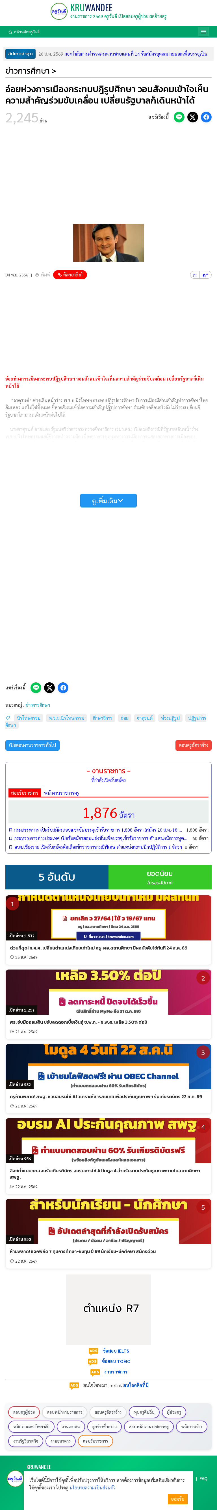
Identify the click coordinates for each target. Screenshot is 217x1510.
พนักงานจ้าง (191, 1426)
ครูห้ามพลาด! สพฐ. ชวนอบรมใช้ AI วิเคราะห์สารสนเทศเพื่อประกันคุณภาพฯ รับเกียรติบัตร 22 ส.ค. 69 (106, 1096)
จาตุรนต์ (145, 718)
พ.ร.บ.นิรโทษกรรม (66, 718)
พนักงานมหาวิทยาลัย (31, 1426)
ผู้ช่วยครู (174, 1412)
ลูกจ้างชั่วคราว (104, 1426)
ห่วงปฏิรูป (170, 718)
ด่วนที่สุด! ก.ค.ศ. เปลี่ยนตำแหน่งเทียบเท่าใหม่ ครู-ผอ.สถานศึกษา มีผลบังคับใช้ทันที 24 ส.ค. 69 (98, 947)
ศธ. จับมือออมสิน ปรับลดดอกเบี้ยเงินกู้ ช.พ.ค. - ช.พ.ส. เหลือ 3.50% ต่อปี (78, 1022)
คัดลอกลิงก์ (73, 275)
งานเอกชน (71, 1426)
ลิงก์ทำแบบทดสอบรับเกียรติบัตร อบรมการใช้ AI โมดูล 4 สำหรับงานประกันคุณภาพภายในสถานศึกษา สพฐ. (105, 1173)
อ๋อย (125, 718)
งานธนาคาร (61, 1440)
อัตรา (108, 811)
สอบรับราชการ (24, 793)
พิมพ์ (45, 275)
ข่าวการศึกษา (37, 705)
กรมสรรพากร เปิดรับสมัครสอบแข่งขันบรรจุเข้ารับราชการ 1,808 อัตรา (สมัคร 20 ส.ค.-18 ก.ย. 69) (98, 830)
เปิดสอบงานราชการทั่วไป (32, 745)
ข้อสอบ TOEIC (116, 1361)
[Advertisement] (108, 175)
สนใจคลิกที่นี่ (136, 1385)
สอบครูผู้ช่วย (24, 1412)
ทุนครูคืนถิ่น (144, 1412)
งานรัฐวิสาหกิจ (25, 1440)
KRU (91, 7)
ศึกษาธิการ (102, 718)
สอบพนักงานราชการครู (149, 1426)
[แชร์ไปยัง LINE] (179, 117)
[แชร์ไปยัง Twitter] (192, 117)
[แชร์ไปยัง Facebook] (206, 117)
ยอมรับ (177, 1499)
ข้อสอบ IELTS (116, 1351)
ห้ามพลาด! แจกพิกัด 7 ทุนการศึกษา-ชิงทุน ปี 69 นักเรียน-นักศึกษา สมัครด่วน (83, 1251)
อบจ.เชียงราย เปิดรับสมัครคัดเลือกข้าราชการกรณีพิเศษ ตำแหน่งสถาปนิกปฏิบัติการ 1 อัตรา (98, 847)
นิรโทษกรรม (28, 718)
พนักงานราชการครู (61, 793)
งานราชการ (115, 1372)
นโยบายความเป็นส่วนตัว (93, 1488)
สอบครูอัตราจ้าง (193, 745)
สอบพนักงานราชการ (64, 1412)
